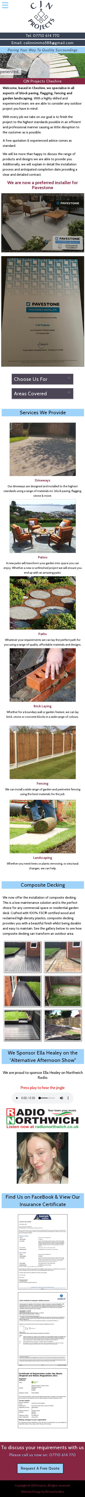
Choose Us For (30, 379)
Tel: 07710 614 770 (43, 35)
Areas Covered (30, 394)
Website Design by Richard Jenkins (42, 1491)
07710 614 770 (62, 1455)
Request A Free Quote (40, 1468)
